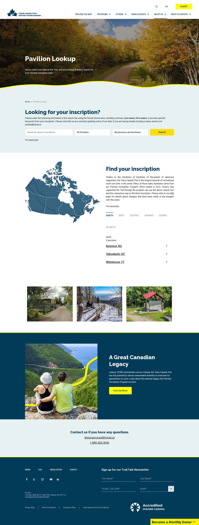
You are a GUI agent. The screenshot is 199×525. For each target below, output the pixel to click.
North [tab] (109, 215)
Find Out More (120, 390)
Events (73, 470)
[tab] (110, 215)
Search (156, 7)
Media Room (56, 470)
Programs (102, 14)
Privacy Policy (30, 508)
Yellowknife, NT (115, 254)
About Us (158, 14)
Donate (183, 6)
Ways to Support (179, 14)
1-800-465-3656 (99, 442)
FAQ (172, 193)
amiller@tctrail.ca (33, 124)
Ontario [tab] (149, 215)
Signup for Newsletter (171, 489)
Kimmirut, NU (114, 246)
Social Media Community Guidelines (96, 508)
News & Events (139, 14)
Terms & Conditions (49, 508)
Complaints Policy (69, 508)
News (27, 470)
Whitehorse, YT (115, 262)
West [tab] (121, 215)
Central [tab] (134, 215)
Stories (119, 14)
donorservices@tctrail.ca (99, 437)
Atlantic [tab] (111, 227)
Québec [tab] (163, 215)
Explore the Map (83, 14)
